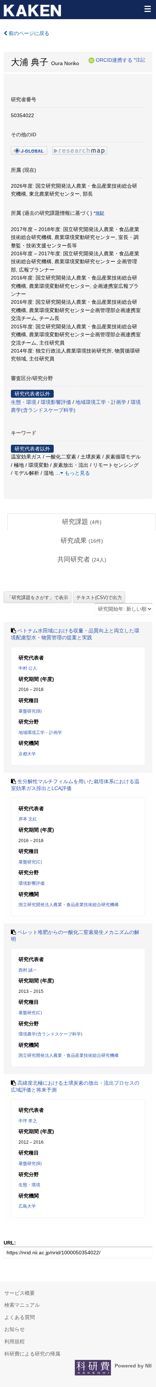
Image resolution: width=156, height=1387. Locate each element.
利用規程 (14, 1341)
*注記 (139, 60)
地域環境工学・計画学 (100, 402)
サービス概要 (19, 1293)
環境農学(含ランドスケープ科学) (50, 1034)
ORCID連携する (114, 60)
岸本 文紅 (28, 818)
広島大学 (27, 1206)
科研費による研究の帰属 (32, 1354)
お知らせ (14, 1329)
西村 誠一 (28, 970)
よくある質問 (19, 1317)
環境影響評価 (56, 402)
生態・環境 (23, 402)
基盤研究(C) (30, 862)
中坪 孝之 (28, 1120)
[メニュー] (147, 9)
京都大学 (27, 753)
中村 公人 (28, 668)
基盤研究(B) (30, 711)
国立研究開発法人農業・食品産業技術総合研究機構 (69, 904)
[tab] (81, 522)
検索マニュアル (22, 1305)
